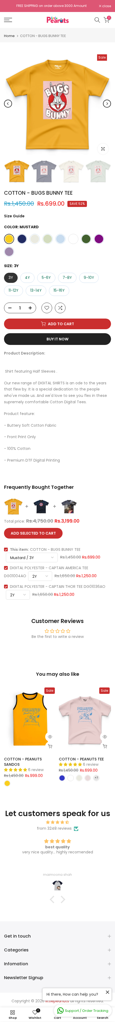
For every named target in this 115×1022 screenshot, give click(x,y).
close (106, 6)
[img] (57, 822)
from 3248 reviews (54, 828)
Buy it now (57, 339)
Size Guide (14, 216)
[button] (53, 899)
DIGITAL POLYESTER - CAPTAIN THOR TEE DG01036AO (57, 586)
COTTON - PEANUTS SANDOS (23, 761)
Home (9, 36)
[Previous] (8, 104)
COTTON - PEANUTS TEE (81, 759)
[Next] (107, 104)
